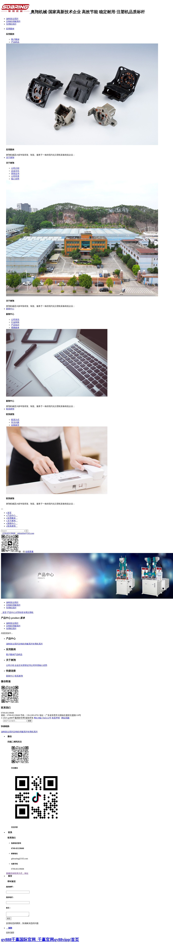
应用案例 (10, 29)
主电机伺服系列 (13, 21)
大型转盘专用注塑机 (24, 612)
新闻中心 (10, 309)
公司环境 (35, 665)
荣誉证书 (27, 665)
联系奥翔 (10, 409)
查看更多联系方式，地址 (17, 873)
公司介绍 (10, 665)
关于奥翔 (10, 157)
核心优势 (43, 665)
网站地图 (65, 718)
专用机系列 (11, 24)
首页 (4, 612)
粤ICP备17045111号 (42, 718)
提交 (8, 918)
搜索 (29, 721)
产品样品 (18, 654)
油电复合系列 (12, 19)
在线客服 (29, 551)
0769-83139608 (8, 533)
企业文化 (18, 665)
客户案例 (10, 654)
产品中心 (11, 612)
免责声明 (56, 718)
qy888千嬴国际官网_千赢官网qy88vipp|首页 (40, 939)
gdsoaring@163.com (25, 533)
